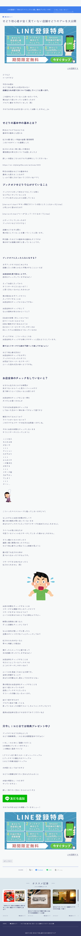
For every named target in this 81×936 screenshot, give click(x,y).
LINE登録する (72, 68)
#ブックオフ (8, 861)
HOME (5, 923)
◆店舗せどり (9, 17)
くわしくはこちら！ (61, 10)
